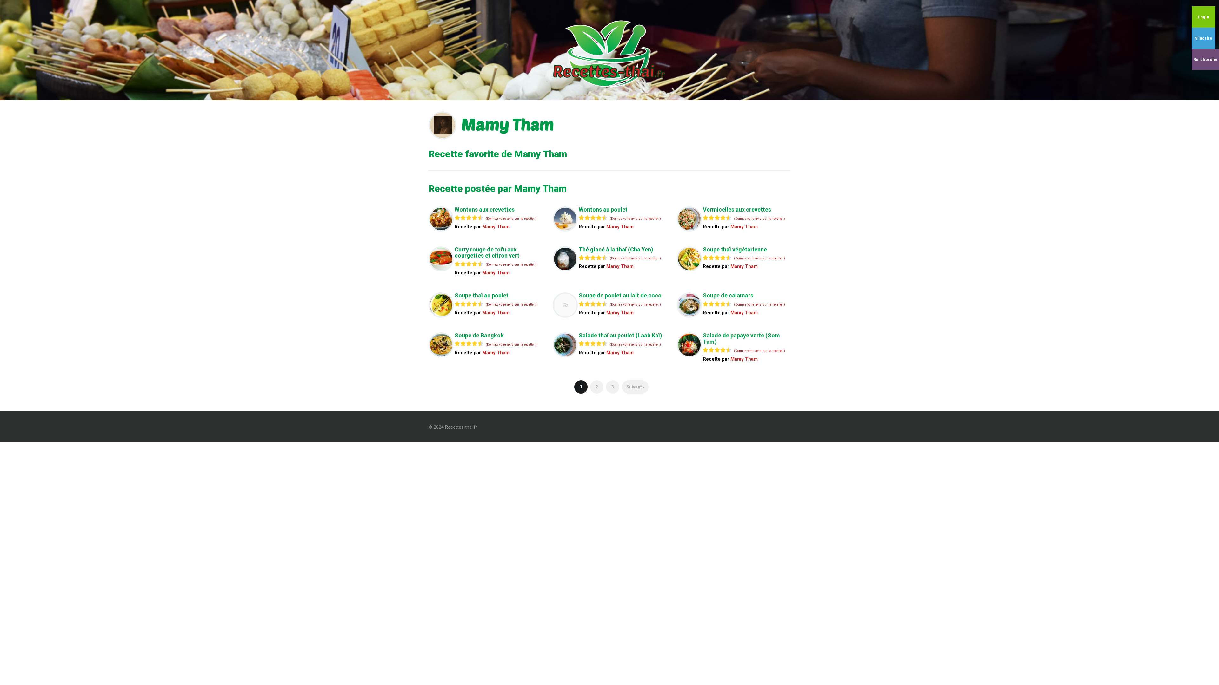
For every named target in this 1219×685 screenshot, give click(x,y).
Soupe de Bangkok (479, 335)
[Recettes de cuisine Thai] (609, 50)
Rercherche (1205, 59)
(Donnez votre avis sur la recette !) (511, 219)
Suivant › (635, 386)
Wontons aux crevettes (485, 209)
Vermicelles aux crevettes (737, 209)
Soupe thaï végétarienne (735, 249)
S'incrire (1203, 38)
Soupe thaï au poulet (482, 295)
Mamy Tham (496, 227)
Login (1203, 17)
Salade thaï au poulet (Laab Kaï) (620, 335)
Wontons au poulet (603, 209)
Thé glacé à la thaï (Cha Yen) (616, 249)
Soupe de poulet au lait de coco (620, 295)
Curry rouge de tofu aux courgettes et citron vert (487, 252)
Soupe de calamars (728, 295)
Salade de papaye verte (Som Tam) (741, 338)
